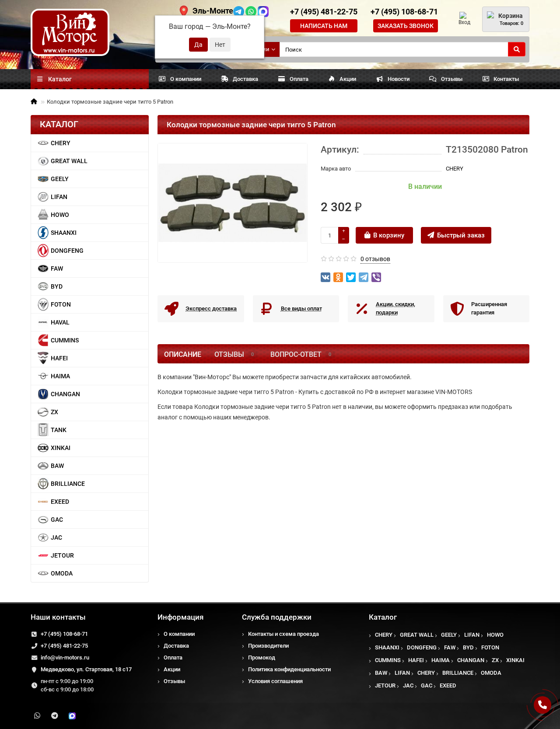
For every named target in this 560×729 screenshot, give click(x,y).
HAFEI (59, 358)
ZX (54, 411)
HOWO (60, 214)
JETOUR (62, 555)
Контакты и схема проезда (283, 634)
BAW (57, 465)
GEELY (60, 178)
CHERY (60, 143)
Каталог (383, 617)
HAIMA (60, 376)
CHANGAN (65, 394)
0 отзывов (375, 258)
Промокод (261, 657)
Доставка (245, 79)
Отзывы (451, 79)
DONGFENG (67, 250)
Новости (399, 79)
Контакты (506, 79)
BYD (57, 286)
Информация (180, 617)
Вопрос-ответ (300, 354)
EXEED (60, 501)
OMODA (62, 573)
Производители (268, 645)
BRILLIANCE (68, 483)
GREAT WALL (69, 160)
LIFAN (59, 196)
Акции (348, 79)
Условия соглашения (275, 681)
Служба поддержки (277, 617)
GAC (57, 519)
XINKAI (60, 447)
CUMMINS (65, 340)
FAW (57, 268)
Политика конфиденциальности (289, 669)
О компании (185, 79)
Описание (182, 354)
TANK (58, 429)
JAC (56, 537)
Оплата (299, 79)
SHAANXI (64, 232)
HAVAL (60, 322)
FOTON (61, 304)
